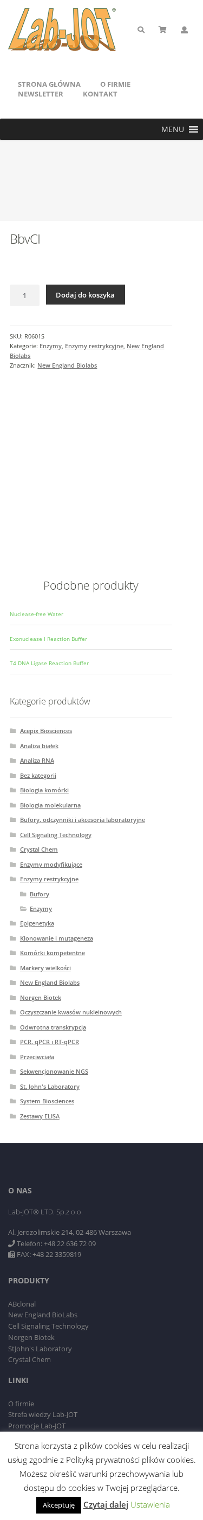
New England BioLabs (42, 1314)
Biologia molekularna (50, 805)
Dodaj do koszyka (85, 295)
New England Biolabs (67, 365)
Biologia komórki (44, 790)
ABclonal (22, 1304)
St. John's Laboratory (50, 1086)
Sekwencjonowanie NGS (54, 1071)
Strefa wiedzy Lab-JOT (42, 1414)
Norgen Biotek (40, 997)
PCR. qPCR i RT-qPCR (49, 1042)
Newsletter (40, 94)
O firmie (115, 84)
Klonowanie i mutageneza (56, 938)
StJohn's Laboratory (40, 1348)
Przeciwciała (37, 1057)
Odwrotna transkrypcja (53, 1027)
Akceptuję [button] (59, 1505)
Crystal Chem (39, 849)
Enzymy (51, 346)
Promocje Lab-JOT (37, 1426)
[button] (172, 129)
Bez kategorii (38, 775)
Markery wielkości (45, 968)
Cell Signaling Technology (55, 835)
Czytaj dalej (105, 1504)
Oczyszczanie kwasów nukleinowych (71, 1012)
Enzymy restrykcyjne (94, 346)
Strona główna (49, 84)
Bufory (39, 894)
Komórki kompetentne (52, 953)
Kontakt (100, 94)
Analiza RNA (37, 760)
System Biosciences (47, 1101)
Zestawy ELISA (40, 1116)
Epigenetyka (37, 923)
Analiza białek (39, 746)
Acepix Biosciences (46, 731)
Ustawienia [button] (150, 1504)
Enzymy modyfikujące (51, 864)
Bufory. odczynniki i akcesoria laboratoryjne (82, 820)
